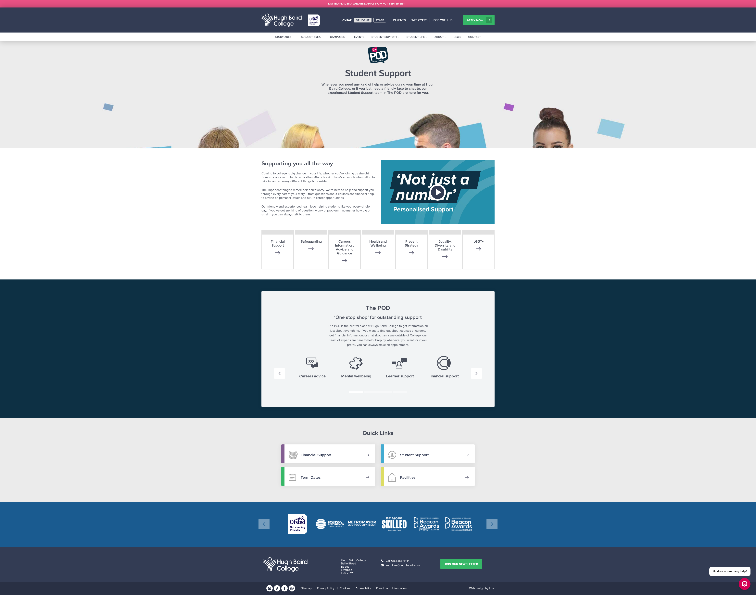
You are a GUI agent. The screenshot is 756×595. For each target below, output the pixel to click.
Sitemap (306, 588)
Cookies (345, 588)
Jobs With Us (442, 20)
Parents (399, 20)
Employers (418, 20)
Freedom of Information (391, 588)
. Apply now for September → (368, 3)
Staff (379, 20)
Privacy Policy (325, 588)
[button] (279, 373)
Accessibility (363, 588)
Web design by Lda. (482, 588)
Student (363, 20)
